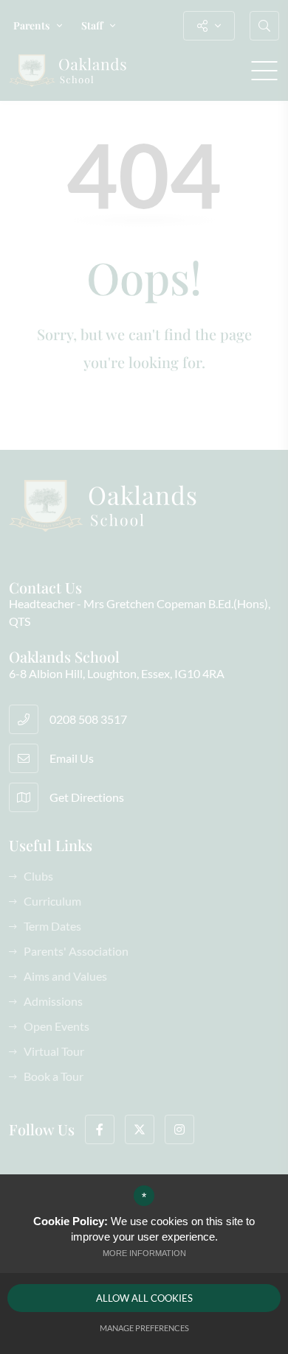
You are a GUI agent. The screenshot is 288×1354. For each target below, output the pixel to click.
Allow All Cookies (144, 1298)
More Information (144, 1253)
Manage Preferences (144, 1328)
